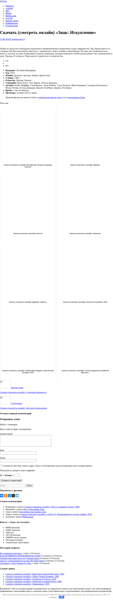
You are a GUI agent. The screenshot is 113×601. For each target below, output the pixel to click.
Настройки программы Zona (32, 512)
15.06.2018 (5, 39)
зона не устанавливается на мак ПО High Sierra (22, 561)
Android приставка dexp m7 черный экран (19, 558)
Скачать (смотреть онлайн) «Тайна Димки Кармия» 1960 (32, 576)
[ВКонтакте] (1, 495)
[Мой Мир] (9, 495)
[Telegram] (17, 495)
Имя (2, 450)
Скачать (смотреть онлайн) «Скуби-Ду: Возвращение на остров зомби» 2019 (56, 514)
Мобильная (11, 16)
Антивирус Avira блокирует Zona (15, 563)
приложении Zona (76, 97)
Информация (12, 23)
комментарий (6, 434)
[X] (13, 495)
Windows (10, 6)
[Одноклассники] (5, 495)
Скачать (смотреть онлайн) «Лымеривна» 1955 (27, 584)
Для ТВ (9, 18)
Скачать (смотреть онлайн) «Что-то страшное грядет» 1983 (52, 507)
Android (9, 8)
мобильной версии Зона (50, 97)
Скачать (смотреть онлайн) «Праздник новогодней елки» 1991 (35, 574)
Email (2, 458)
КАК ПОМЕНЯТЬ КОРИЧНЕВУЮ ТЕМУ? (20, 556)
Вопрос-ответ (12, 21)
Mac (7, 11)
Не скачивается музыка (11, 553)
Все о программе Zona (33, 509)
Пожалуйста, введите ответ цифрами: (17, 470)
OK (61, 597)
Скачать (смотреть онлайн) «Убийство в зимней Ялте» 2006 (34, 581)
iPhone (9, 13)
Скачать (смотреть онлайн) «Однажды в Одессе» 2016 (31, 579)
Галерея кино (12, 26)
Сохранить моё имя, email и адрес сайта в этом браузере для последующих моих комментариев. (47, 466)
